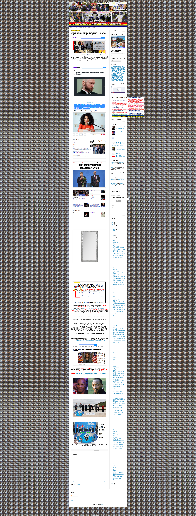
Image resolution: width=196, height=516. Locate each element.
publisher (112, 175)
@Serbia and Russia (115, 409)
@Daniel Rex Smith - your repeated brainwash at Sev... (117, 448)
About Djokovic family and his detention (118, 398)
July (113, 231)
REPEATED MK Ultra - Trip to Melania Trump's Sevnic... (118, 405)
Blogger (102, 504)
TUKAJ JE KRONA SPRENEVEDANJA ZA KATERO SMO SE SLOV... (118, 392)
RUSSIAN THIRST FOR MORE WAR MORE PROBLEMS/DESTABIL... (119, 344)
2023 (113, 223)
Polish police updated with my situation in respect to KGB (120, 136)
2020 (113, 482)
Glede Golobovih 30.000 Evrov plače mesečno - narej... (118, 261)
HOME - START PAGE (73, 27)
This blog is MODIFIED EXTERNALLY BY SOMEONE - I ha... (118, 242)
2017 (113, 485)
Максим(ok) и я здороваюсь (120, 131)
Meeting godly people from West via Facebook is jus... (117, 288)
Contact (89, 27)
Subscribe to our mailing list (118, 197)
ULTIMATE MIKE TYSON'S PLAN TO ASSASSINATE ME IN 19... (118, 378)
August (114, 230)
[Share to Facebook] (97, 450)
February (114, 237)
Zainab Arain (113, 162)
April (113, 235)
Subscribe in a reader (114, 192)
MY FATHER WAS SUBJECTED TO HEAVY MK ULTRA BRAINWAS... (118, 282)
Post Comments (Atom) (77, 484)
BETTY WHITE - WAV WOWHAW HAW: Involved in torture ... (118, 473)
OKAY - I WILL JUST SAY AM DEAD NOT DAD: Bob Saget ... (118, 431)
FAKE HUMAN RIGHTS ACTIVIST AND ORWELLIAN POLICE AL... (118, 271)
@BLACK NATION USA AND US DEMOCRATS (117, 368)
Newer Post (73, 481)
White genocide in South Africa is (117, 360)
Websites (80, 27)
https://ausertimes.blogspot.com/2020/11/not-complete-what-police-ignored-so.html (91, 374)
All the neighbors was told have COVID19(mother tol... (117, 246)
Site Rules (84, 27)
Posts (113, 205)
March (114, 236)
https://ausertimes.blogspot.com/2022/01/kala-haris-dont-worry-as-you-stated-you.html (90, 334)
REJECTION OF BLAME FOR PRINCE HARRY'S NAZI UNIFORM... (118, 452)
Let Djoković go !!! (115, 397)
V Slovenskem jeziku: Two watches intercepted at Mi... (117, 439)
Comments (113, 207)
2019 (113, 483)
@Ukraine (114, 353)
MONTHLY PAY (94, 27)
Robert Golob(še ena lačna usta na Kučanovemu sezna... (117, 321)
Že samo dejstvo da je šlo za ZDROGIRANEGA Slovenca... (117, 386)
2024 (113, 222)
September (114, 229)
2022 (113, 224)
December (114, 225)
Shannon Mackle (113, 183)
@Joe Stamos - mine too (116, 379)
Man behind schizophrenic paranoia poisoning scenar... (118, 308)
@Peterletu (114, 390)
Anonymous (112, 166)
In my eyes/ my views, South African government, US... (117, 479)
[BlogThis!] (95, 450)
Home (89, 481)
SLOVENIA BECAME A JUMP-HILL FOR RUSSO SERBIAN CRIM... (118, 411)
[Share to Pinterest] (98, 450)
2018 (113, 484)
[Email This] (94, 450)
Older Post (105, 481)
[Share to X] (96, 450)
